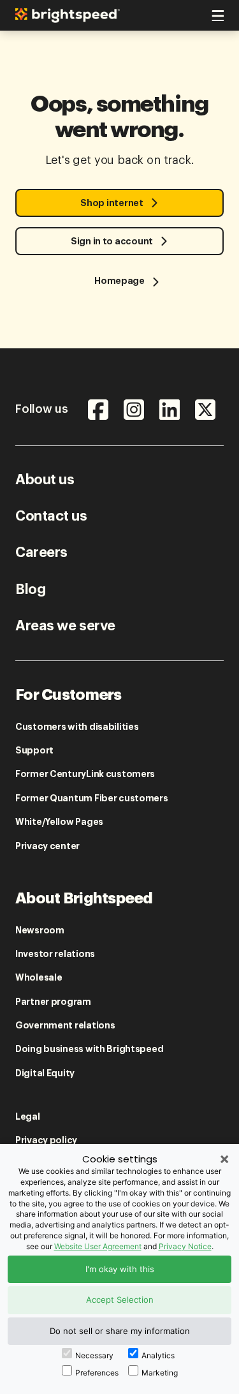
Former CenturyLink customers (85, 773)
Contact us (51, 516)
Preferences (97, 1372)
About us (44, 480)
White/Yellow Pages (59, 821)
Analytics (158, 1355)
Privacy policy (46, 1140)
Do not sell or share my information (120, 1331)
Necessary (94, 1355)
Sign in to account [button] (112, 241)
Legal (27, 1116)
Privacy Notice (185, 1246)
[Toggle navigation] (216, 13)
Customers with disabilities (76, 726)
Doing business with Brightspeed (89, 1048)
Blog (30, 589)
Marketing (159, 1372)
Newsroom (39, 930)
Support (34, 750)
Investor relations (55, 953)
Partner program (53, 1001)
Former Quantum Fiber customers (91, 798)
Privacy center (47, 846)
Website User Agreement (97, 1246)
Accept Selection (120, 1299)
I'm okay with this (119, 1269)
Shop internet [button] (111, 202)
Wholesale (38, 977)
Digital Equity (45, 1073)
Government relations (65, 1025)
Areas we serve (65, 626)
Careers (41, 552)
